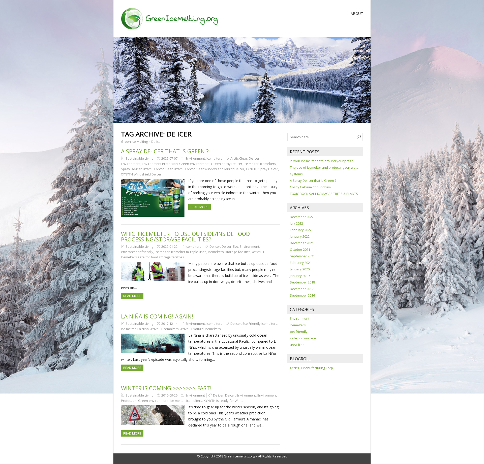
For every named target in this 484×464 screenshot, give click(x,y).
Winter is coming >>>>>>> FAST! (166, 388)
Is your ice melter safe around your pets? (321, 161)
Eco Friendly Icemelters (260, 323)
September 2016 (302, 295)
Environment (195, 158)
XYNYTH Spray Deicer (262, 169)
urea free (297, 344)
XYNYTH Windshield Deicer (141, 174)
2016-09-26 (169, 395)
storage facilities (238, 251)
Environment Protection (160, 163)
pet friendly (299, 331)
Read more (199, 207)
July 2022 (296, 223)
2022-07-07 (169, 158)
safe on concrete (303, 338)
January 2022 (300, 236)
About (357, 13)
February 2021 (301, 262)
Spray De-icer (131, 169)
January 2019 (300, 275)
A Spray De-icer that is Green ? (165, 151)
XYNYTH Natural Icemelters (200, 329)
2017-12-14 (169, 323)
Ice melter (251, 163)
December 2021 (302, 243)
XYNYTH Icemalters (164, 329)
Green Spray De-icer (226, 163)
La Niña (143, 329)
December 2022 (302, 217)
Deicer (226, 246)
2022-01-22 (169, 246)
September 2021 (302, 256)
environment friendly (137, 251)
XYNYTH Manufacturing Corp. (312, 368)
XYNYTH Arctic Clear (158, 169)
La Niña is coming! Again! (157, 316)
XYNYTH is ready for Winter (224, 400)
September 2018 (302, 282)
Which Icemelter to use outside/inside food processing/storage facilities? (185, 236)
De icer (254, 158)
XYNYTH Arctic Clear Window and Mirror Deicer (209, 169)
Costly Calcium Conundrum (310, 187)
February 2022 (301, 230)
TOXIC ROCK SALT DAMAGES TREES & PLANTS (324, 193)
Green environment (194, 163)
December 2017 (302, 289)
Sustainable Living (139, 158)
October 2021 (300, 249)
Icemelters (214, 158)
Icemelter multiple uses (188, 251)
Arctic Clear (238, 158)
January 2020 (300, 269)
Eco (235, 246)
